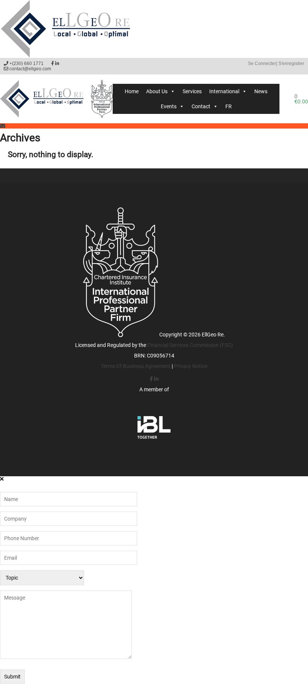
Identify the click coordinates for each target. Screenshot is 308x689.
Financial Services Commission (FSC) (190, 345)
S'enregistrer (291, 63)
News (260, 91)
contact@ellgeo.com (29, 68)
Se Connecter (262, 63)
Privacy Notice (190, 366)
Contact (201, 106)
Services (192, 91)
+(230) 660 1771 (26, 63)
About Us (157, 91)
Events (169, 106)
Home (132, 91)
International (224, 91)
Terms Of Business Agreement (136, 366)
